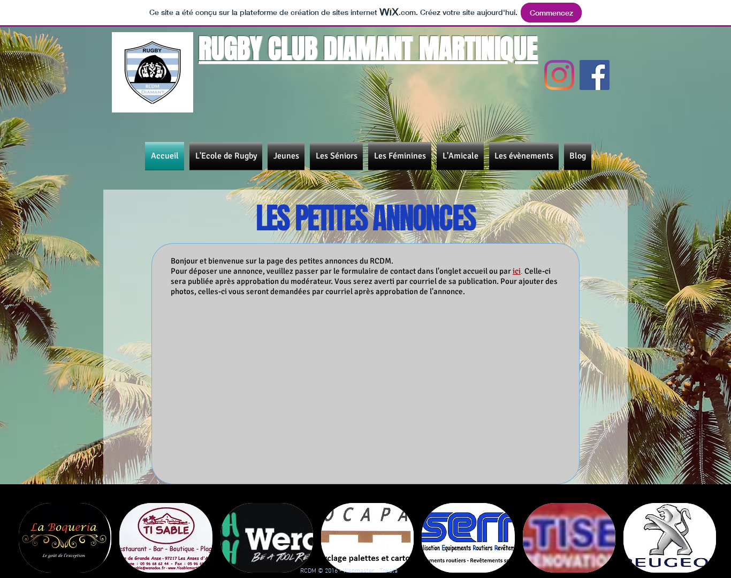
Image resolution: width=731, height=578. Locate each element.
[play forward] (708, 538)
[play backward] (32, 538)
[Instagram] (559, 75)
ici (517, 271)
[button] (65, 538)
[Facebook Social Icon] (595, 75)
